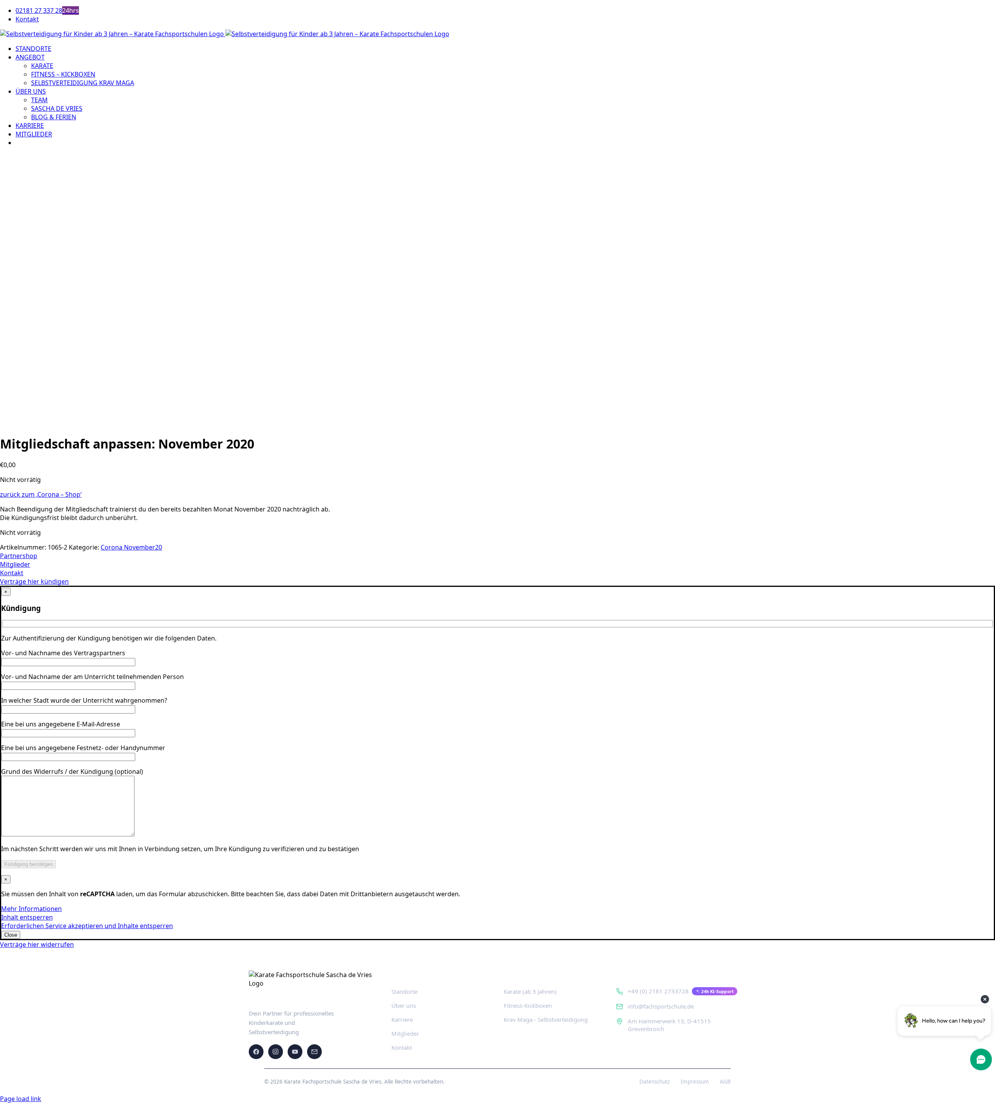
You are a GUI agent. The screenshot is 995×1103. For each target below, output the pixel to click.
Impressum (695, 1081)
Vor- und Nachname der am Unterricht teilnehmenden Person (92, 676)
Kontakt (401, 1047)
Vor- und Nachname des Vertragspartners (63, 653)
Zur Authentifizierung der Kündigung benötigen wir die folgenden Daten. (108, 638)
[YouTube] (295, 1051)
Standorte (404, 991)
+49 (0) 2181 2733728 (658, 991)
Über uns (403, 1005)
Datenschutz (654, 1081)
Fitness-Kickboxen (528, 1005)
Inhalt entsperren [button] (27, 917)
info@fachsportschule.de (661, 1006)
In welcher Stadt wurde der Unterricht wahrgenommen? (84, 700)
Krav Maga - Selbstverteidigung (546, 1019)
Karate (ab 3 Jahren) (530, 991)
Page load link (20, 1098)
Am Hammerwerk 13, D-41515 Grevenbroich (669, 1025)
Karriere (402, 1019)
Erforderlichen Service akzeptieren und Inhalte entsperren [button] (87, 925)
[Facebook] (256, 1051)
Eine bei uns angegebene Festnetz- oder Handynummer (83, 747)
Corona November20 (131, 547)
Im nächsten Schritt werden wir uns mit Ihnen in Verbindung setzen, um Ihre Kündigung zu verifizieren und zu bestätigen (180, 849)
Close (10, 935)
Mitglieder (405, 1033)
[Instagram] (275, 1051)
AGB (725, 1081)
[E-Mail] (314, 1051)
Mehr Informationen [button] (31, 908)
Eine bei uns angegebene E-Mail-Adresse (60, 724)
